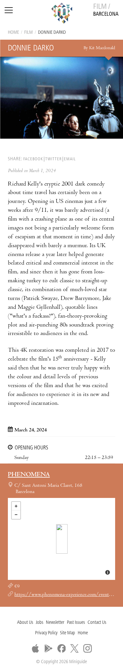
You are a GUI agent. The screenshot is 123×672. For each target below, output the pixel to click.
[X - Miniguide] (74, 648)
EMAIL (70, 159)
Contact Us (97, 622)
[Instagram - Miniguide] (87, 648)
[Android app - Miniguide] (48, 648)
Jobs (39, 622)
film (28, 32)
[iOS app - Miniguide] (35, 648)
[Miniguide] (61, 14)
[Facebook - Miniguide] (61, 648)
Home (13, 32)
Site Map (67, 633)
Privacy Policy (46, 633)
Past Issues (76, 622)
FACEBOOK (33, 159)
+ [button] (16, 506)
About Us (25, 622)
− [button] (16, 514)
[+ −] (61, 539)
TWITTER (53, 159)
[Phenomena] (62, 539)
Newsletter (55, 622)
